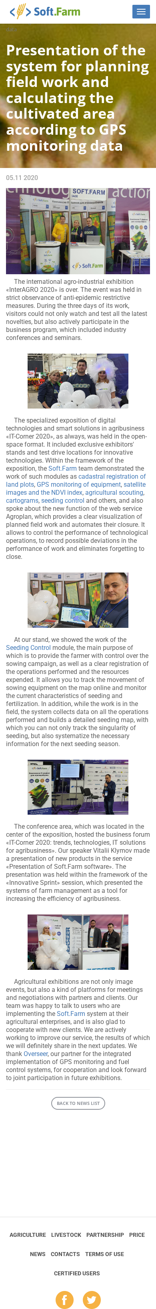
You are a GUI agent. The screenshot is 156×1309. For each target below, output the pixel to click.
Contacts (65, 1254)
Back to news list (78, 1103)
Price (137, 1235)
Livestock (66, 1235)
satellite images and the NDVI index (76, 488)
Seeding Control (28, 647)
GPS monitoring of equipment (79, 484)
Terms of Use (104, 1254)
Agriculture (28, 1235)
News (38, 1254)
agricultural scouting (114, 492)
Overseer (36, 1054)
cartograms (22, 500)
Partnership (105, 1235)
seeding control (62, 500)
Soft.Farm (49, 11)
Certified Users (77, 1273)
